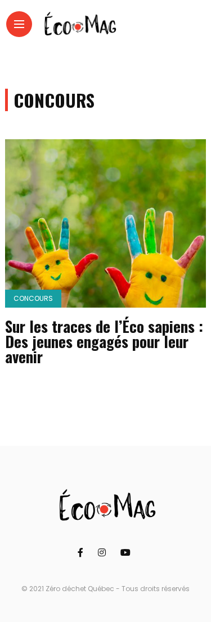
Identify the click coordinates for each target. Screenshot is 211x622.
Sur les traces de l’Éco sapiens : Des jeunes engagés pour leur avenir (104, 341)
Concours (33, 298)
